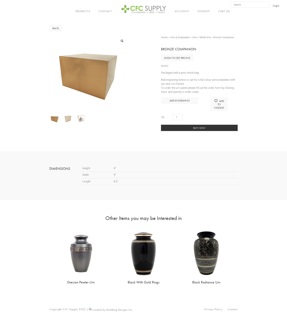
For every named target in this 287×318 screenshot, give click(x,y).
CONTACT (105, 11)
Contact (233, 309)
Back (55, 28)
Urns (194, 37)
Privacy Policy (213, 309)
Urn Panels (177, 84)
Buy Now (199, 128)
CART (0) (224, 11)
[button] (122, 41)
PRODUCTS (83, 11)
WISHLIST (203, 11)
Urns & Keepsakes (180, 37)
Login (276, 5)
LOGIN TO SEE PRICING (177, 58)
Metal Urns (205, 37)
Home (164, 37)
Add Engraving (180, 100)
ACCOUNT (182, 11)
